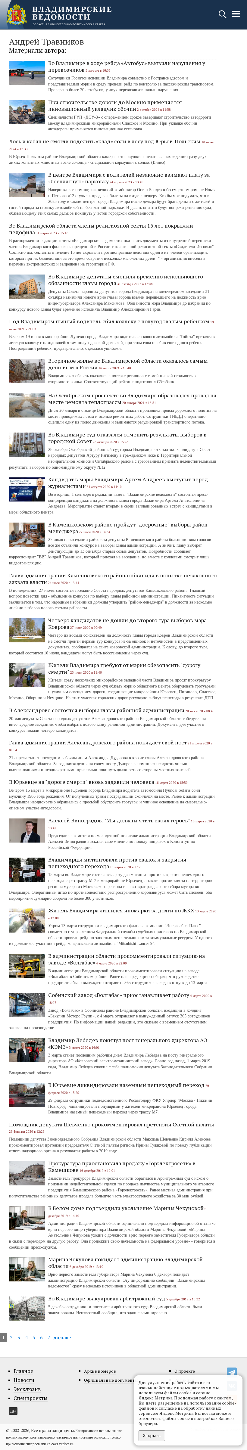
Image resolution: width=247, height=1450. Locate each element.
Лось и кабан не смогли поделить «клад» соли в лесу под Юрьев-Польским (105, 141)
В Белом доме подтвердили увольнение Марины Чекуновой (126, 1208)
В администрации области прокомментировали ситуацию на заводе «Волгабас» (126, 959)
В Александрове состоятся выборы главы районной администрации (96, 710)
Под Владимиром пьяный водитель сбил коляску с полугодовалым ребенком (109, 321)
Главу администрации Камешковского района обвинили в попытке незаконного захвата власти (113, 578)
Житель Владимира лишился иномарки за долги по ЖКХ (121, 910)
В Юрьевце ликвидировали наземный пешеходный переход (126, 1084)
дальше (62, 1337)
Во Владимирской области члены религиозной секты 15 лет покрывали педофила (101, 229)
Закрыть (152, 1435)
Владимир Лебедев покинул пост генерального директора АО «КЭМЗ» (127, 1043)
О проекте (184, 1371)
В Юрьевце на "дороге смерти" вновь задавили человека (81, 781)
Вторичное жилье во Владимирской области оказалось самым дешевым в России (128, 364)
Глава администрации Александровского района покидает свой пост (98, 742)
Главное (23, 1371)
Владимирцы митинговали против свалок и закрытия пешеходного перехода (117, 863)
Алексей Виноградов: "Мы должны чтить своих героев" (119, 820)
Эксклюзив (27, 1389)
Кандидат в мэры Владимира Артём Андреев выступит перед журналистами (128, 482)
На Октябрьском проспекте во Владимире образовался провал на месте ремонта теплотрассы (132, 398)
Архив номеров (100, 1371)
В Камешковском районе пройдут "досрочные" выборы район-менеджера (129, 528)
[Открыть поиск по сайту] (223, 17)
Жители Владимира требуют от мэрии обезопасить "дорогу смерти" (124, 668)
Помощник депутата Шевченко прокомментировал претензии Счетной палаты (111, 1124)
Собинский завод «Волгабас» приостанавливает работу (118, 994)
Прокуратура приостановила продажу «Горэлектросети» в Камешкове (121, 1166)
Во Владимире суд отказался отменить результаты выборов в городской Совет (127, 438)
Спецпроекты (31, 1398)
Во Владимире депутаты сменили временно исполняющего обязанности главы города (125, 280)
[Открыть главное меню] (236, 17)
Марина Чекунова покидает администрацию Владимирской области (125, 1262)
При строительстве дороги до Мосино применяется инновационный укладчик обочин (115, 105)
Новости (24, 1380)
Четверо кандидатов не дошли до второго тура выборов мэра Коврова (127, 623)
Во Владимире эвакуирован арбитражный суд (106, 1298)
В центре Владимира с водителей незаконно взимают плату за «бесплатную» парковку (129, 178)
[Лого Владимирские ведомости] (58, 14)
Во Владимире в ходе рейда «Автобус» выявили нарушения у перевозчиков (126, 66)
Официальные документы (111, 1380)
